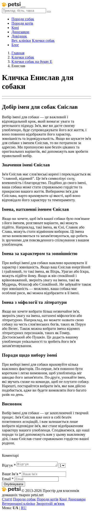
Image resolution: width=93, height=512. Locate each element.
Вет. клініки (21, 40)
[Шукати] (49, 11)
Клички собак (43, 40)
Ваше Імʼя (11, 474)
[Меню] (23, 7)
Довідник (19, 36)
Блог (15, 45)
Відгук (9, 465)
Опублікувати (13, 484)
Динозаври (20, 32)
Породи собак (22, 19)
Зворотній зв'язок (50, 503)
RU (23, 508)
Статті (7, 499)
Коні (15, 28)
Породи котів (22, 23)
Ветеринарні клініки (18, 503)
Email (8, 479)
